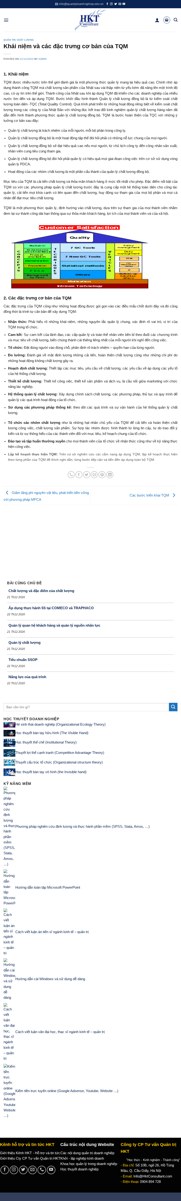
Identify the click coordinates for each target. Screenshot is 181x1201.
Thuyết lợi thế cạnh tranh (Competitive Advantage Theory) (59, 753)
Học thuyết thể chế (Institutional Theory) (46, 742)
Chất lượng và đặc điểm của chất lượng (41, 591)
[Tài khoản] (157, 20)
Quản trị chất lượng (19, 40)
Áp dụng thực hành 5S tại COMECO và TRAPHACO (51, 608)
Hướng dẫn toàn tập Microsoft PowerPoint (47, 887)
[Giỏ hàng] (166, 19)
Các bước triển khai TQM (150, 495)
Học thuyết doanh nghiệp (79, 1169)
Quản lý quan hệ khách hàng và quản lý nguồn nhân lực (54, 625)
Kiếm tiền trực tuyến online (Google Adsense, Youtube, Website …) (66, 1091)
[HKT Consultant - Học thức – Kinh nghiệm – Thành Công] (90, 20)
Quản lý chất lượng (24, 642)
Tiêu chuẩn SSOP (22, 660)
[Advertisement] (90, 540)
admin (42, 59)
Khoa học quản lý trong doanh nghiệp (88, 1164)
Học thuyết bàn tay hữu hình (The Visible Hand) (51, 733)
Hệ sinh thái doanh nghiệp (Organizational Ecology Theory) (60, 724)
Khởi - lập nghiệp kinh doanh (82, 1158)
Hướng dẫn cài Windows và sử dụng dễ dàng (50, 979)
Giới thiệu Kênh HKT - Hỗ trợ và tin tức (30, 1153)
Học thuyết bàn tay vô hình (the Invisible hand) (50, 772)
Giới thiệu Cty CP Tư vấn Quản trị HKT (30, 1158)
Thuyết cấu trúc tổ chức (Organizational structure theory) (59, 762)
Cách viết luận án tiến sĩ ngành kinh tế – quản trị (52, 932)
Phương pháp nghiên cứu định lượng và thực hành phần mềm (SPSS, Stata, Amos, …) (82, 826)
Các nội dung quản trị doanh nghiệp (87, 1153)
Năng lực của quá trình (27, 677)
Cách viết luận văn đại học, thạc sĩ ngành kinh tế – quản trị (60, 1032)
